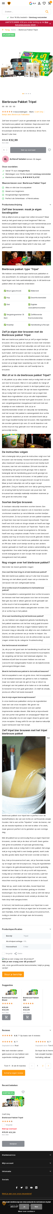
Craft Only (39, 112)
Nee (36, 1207)
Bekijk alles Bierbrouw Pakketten (16, 114)
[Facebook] (17, 1188)
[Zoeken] (47, 11)
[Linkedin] (36, 1188)
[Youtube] (31, 1188)
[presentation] (2, 64)
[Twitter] (22, 1188)
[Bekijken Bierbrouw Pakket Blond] (11, 993)
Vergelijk (9, 953)
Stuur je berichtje (13, 974)
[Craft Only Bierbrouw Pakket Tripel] (13, 1101)
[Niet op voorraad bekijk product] (6, 1017)
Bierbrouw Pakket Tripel (12, 1117)
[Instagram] (26, 1188)
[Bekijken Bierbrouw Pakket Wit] (32, 993)
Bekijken (13, 1144)
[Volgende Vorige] (48, 1066)
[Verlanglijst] (44, 3)
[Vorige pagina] (32, 1066)
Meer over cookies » (26, 1211)
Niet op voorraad (28, 150)
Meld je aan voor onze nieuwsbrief (17, 1193)
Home (13, 30)
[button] (23, 93)
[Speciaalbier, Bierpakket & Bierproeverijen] (14, 3)
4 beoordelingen (20, 112)
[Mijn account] (39, 3)
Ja (24, 1207)
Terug (7, 30)
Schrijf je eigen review (13, 1073)
